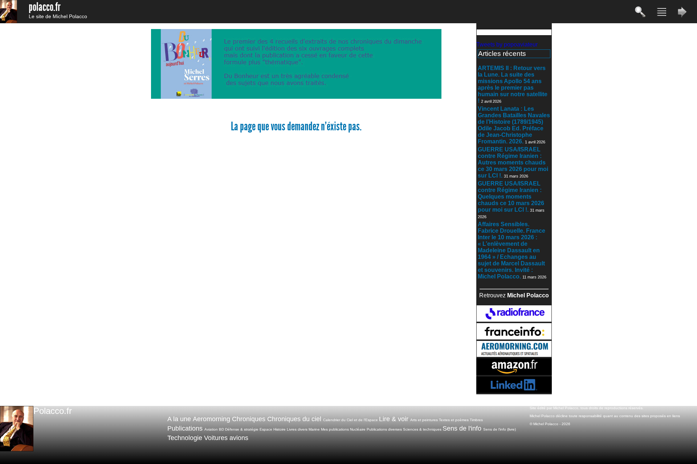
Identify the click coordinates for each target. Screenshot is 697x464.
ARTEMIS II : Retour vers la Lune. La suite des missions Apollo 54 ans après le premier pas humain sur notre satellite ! (512, 84)
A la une (179, 419)
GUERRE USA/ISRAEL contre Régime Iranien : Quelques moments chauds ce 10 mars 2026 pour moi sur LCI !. (511, 196)
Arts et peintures (424, 420)
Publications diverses (384, 429)
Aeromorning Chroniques (229, 419)
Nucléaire (358, 429)
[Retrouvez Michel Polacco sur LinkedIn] (514, 391)
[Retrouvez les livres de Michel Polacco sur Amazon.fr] (514, 373)
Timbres (476, 420)
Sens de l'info (462, 428)
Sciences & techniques (422, 429)
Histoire (279, 429)
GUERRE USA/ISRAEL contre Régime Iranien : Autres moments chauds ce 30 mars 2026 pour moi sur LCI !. (513, 162)
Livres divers (297, 429)
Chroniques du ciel (294, 419)
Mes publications (335, 429)
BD (221, 429)
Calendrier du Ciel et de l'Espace (350, 420)
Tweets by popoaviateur (507, 44)
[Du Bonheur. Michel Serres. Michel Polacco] (296, 97)
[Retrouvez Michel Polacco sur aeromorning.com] (514, 355)
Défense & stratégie (241, 429)
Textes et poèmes (454, 420)
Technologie (184, 437)
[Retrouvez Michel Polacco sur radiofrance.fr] (514, 320)
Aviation (211, 429)
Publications (185, 428)
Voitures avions (226, 437)
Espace (266, 429)
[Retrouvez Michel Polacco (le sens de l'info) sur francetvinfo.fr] (514, 337)
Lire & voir (393, 419)
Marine (314, 429)
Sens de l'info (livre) (499, 429)
